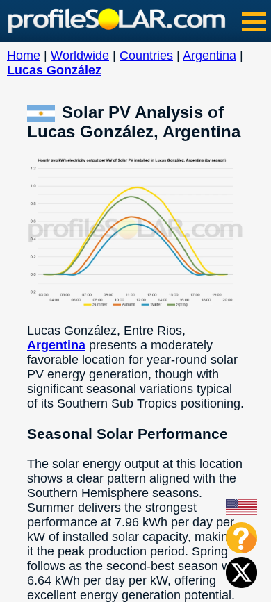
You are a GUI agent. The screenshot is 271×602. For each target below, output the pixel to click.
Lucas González (54, 70)
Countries (146, 55)
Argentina (209, 55)
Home (23, 55)
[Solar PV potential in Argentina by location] (44, 112)
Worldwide (80, 55)
